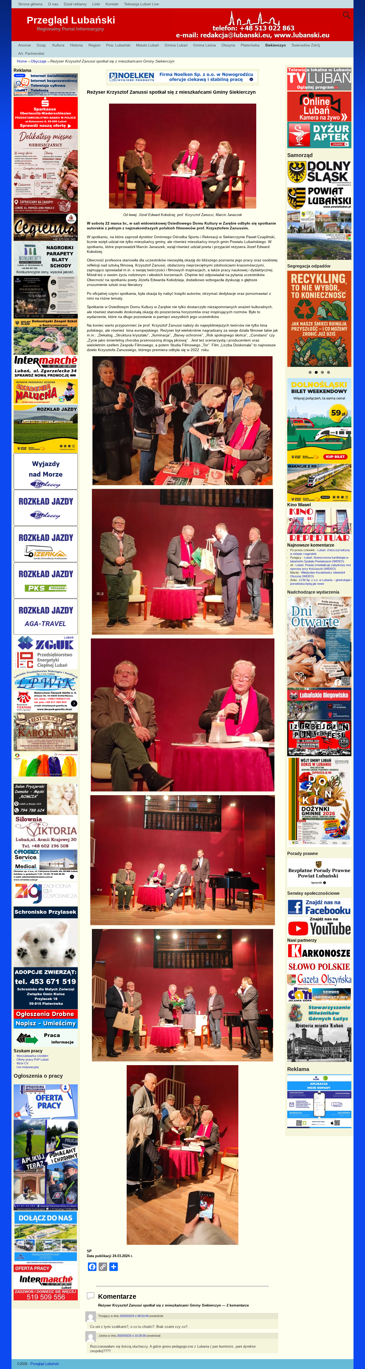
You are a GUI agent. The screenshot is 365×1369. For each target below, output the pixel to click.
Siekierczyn (275, 45)
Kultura (58, 45)
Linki (96, 4)
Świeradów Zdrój (306, 45)
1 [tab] (310, 372)
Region (94, 45)
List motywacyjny (28, 1067)
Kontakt (112, 4)
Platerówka (250, 45)
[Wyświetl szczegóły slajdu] (319, 319)
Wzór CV (22, 1063)
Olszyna (228, 45)
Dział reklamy (75, 4)
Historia (76, 45)
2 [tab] (316, 372)
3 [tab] (322, 372)
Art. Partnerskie (31, 53)
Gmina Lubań (176, 45)
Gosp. (42, 45)
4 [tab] (328, 372)
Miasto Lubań (147, 45)
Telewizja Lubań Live (141, 4)
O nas (53, 4)
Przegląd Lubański (71, 20)
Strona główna (30, 4)
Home (22, 61)
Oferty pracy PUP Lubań (33, 1059)
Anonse (24, 45)
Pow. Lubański (118, 45)
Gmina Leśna (204, 45)
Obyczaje (38, 61)
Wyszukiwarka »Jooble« (32, 1055)
